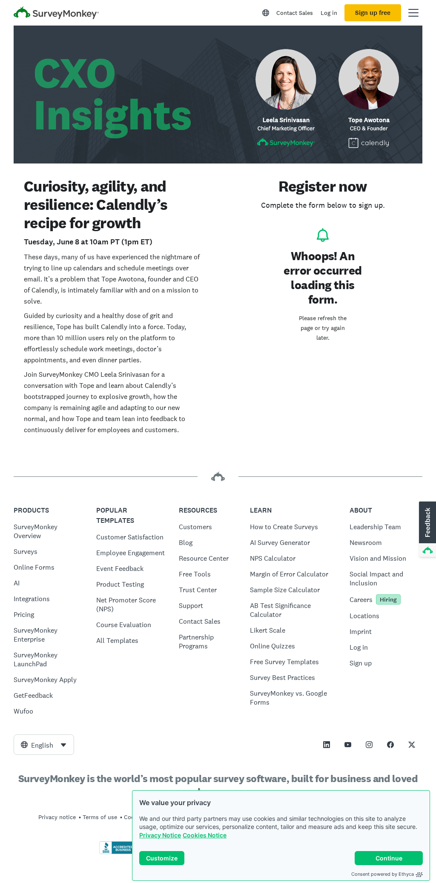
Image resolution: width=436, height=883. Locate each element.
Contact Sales (294, 13)
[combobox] (44, 744)
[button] (426, 529)
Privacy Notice (160, 835)
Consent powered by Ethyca (382, 874)
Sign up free (372, 13)
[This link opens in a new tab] (326, 744)
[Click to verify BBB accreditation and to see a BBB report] (117, 852)
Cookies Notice (205, 835)
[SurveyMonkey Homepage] (56, 13)
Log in (329, 13)
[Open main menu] (413, 12)
